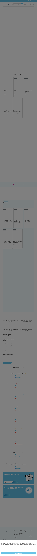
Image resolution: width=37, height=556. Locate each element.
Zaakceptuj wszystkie (18, 553)
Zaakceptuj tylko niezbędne (18, 548)
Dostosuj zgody (18, 551)
